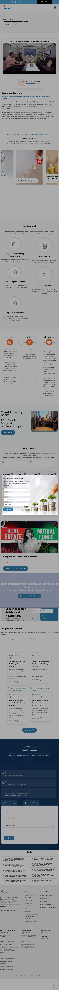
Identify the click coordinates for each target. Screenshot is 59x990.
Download (8, 509)
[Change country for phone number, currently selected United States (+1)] (5, 499)
